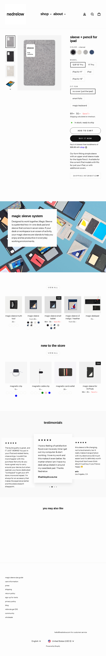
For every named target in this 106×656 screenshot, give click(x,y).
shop (45, 14)
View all (53, 287)
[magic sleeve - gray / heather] (35, 325)
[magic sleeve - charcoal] (28, 322)
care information (11, 581)
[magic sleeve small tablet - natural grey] (58, 325)
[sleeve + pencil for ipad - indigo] (21, 547)
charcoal (73, 52)
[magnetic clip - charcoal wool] (7, 393)
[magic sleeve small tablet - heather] (51, 325)
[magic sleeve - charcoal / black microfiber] (38, 325)
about (58, 14)
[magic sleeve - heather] (35, 322)
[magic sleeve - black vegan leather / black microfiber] (38, 328)
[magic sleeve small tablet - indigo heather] (55, 325)
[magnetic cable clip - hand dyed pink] (46, 393)
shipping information (85, 176)
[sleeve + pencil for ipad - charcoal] (11, 547)
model (73, 60)
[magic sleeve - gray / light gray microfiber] (31, 328)
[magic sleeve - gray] (31, 322)
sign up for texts (11, 597)
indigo (91, 52)
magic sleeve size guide (14, 577)
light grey (85, 52)
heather (79, 52)
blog (7, 605)
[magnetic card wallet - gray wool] (67, 393)
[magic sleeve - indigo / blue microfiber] (28, 328)
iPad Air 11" (77, 72)
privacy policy (10, 601)
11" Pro (91, 64)
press (7, 585)
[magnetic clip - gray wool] (11, 393)
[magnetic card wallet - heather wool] (63, 393)
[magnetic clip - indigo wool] (14, 393)
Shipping (73, 117)
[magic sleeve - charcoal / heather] (31, 325)
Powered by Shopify (53, 646)
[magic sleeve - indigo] (38, 322)
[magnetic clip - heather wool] (18, 393)
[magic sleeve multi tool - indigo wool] (13, 325)
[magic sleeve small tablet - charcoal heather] (55, 328)
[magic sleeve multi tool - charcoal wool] (10, 325)
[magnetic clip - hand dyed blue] (16, 396)
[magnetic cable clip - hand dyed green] (42, 393)
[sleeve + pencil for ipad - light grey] (18, 547)
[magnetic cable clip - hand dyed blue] (49, 393)
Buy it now (85, 138)
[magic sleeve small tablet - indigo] (51, 328)
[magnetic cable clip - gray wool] (39, 393)
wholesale (9, 617)
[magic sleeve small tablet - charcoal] (48, 325)
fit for (74, 86)
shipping (8, 589)
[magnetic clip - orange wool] (21, 393)
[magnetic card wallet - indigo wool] (70, 393)
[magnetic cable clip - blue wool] (35, 393)
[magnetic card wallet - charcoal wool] (60, 393)
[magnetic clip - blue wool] (25, 393)
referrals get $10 (11, 609)
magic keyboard (80, 105)
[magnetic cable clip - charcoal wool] (32, 393)
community (9, 613)
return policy (10, 593)
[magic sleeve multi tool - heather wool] (17, 325)
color (77, 47)
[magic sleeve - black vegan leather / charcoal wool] (35, 328)
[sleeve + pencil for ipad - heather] (14, 547)
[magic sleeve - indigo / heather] (28, 325)
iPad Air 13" (78, 79)
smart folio (77, 98)
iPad (89, 72)
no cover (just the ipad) (83, 91)
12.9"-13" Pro (78, 64)
